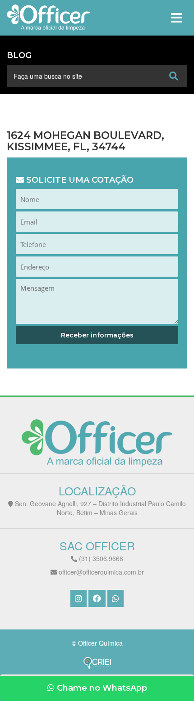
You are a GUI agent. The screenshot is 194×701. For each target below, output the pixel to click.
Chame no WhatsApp (101, 688)
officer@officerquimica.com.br (100, 571)
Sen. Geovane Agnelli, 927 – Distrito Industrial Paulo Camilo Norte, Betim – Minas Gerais (99, 508)
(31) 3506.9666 (100, 558)
